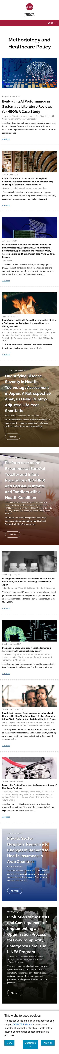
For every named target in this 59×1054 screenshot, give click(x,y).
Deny (10, 1042)
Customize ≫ (31, 1044)
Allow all (49, 1042)
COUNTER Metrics (22, 1024)
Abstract (6, 139)
